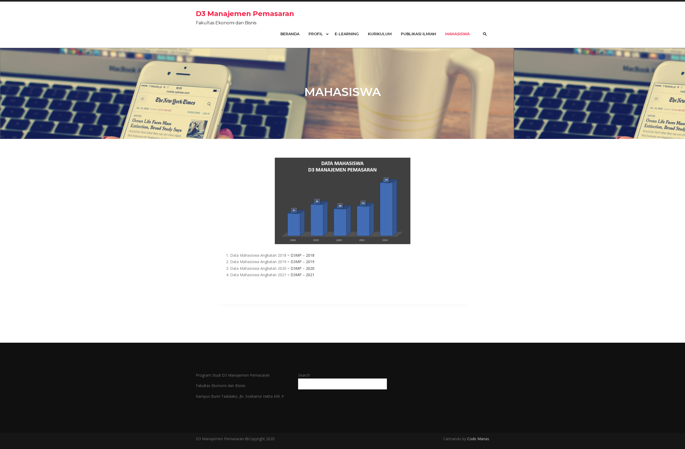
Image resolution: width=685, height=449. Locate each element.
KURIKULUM (380, 34)
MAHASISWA (457, 34)
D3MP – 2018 (302, 255)
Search (304, 375)
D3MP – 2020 (302, 268)
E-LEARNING (347, 34)
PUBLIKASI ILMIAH (418, 34)
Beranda (289, 34)
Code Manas (477, 438)
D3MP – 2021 (302, 274)
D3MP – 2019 (302, 261)
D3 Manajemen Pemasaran (245, 13)
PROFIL (316, 34)
